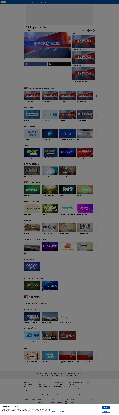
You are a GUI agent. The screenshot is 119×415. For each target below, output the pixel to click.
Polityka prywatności (35, 412)
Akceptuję (106, 407)
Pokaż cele (106, 411)
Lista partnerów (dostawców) (58, 411)
